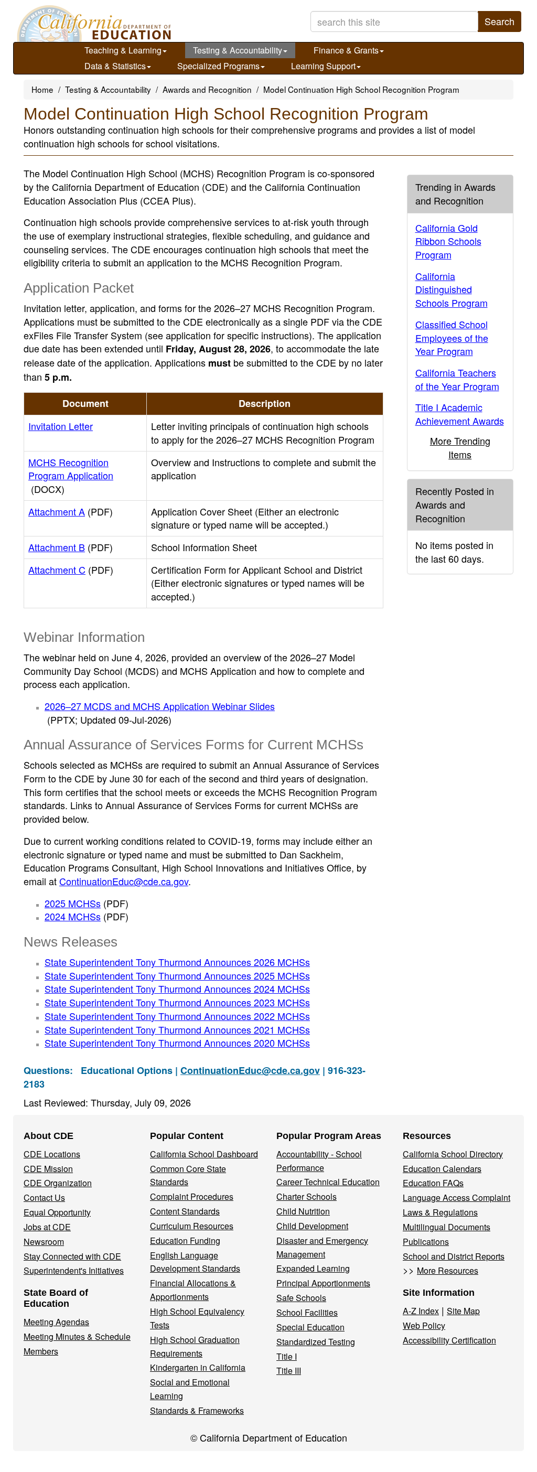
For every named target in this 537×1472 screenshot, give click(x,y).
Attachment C (70, 569)
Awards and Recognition (207, 89)
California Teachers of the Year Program (457, 379)
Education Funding (185, 1240)
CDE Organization (58, 1183)
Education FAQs (433, 1183)
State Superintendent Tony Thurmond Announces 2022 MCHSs (177, 1016)
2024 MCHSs (86, 916)
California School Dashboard (204, 1154)
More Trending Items (460, 447)
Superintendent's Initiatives (74, 1270)
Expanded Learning (313, 1268)
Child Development (312, 1226)
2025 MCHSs (86, 903)
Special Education (310, 1327)
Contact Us (44, 1197)
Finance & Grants (346, 50)
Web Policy (424, 1325)
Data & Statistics (115, 66)
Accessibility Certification (449, 1340)
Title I (286, 1356)
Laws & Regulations (440, 1212)
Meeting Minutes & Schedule (77, 1336)
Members (41, 1351)
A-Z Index (421, 1311)
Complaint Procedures (191, 1196)
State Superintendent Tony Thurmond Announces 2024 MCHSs (177, 988)
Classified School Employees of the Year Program (451, 337)
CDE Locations (52, 1154)
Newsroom (44, 1241)
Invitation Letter (60, 426)
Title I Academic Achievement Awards (459, 413)
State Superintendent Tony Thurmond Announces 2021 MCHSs (177, 1029)
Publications (426, 1241)
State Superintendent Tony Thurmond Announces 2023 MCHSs (177, 1002)
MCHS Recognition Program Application (70, 475)
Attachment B (70, 547)
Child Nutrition (303, 1211)
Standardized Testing (315, 1342)
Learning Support (323, 66)
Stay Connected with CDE (72, 1256)
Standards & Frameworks (197, 1410)
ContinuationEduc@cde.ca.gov (123, 881)
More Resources (447, 1270)
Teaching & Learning (123, 50)
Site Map (463, 1311)
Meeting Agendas (56, 1322)
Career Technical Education (328, 1182)
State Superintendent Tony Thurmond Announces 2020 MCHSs (177, 1042)
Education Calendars (442, 1169)
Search (499, 21)
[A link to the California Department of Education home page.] (92, 23)
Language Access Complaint (456, 1197)
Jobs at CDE (47, 1227)
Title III (288, 1370)
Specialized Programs (218, 66)
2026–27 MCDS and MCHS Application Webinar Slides (160, 712)
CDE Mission (48, 1169)
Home (42, 89)
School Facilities (307, 1312)
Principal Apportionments (323, 1283)
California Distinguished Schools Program (451, 289)
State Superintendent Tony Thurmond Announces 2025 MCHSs (177, 975)
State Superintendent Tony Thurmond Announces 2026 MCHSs (177, 962)
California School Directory (453, 1154)
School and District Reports (453, 1256)
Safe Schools (301, 1298)
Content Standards (185, 1211)
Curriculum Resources (191, 1226)
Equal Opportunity (57, 1212)
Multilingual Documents (446, 1227)
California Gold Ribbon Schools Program (448, 241)
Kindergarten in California (197, 1367)
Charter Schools (306, 1196)
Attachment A (70, 511)
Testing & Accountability (237, 50)
